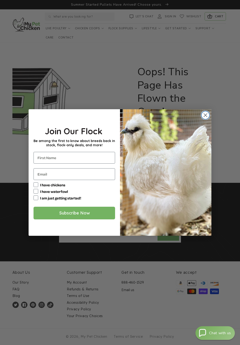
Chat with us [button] (220, 333)
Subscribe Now (74, 213)
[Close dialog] (205, 115)
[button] (215, 333)
